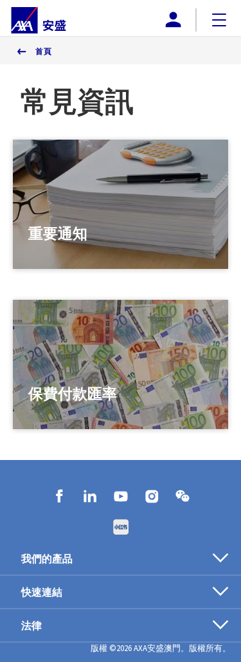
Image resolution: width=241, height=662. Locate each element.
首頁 (43, 51)
